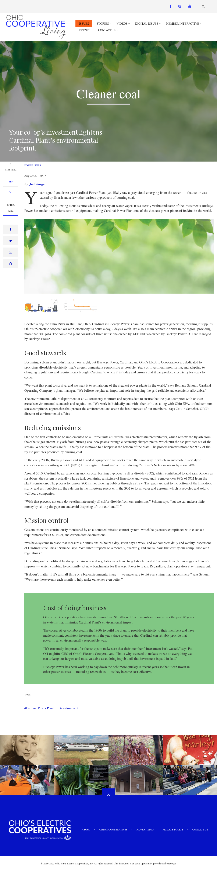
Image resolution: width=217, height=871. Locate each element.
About (86, 829)
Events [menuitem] (84, 30)
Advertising (145, 829)
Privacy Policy (173, 829)
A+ (10, 191)
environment (69, 708)
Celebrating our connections (27, 765)
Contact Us (200, 829)
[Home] (36, 27)
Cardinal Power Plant (40, 708)
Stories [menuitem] (103, 23)
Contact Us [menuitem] (107, 30)
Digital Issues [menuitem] (146, 23)
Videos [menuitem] (122, 23)
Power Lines (32, 165)
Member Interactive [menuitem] (182, 23)
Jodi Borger (37, 184)
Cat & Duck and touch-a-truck (190, 765)
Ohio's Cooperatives (113, 829)
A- (11, 181)
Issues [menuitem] (84, 23)
